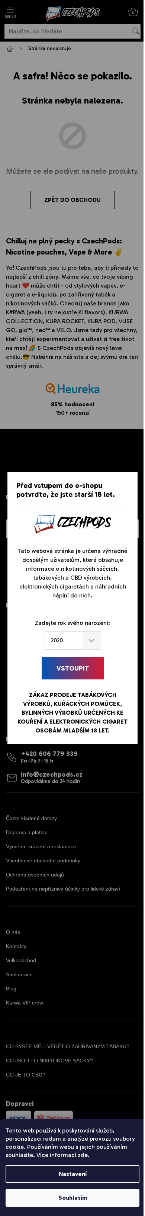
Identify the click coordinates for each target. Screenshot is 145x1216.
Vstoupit (73, 668)
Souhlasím (72, 1197)
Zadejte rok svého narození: (72, 622)
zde (83, 1154)
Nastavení (73, 1173)
